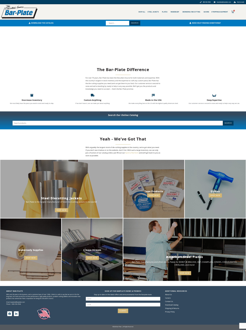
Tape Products (153, 191)
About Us (168, 294)
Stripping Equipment (219, 12)
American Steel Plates (184, 257)
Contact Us (169, 301)
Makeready (175, 12)
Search (228, 123)
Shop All (141, 12)
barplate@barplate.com (17, 302)
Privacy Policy (170, 312)
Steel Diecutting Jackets (61, 198)
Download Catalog (171, 305)
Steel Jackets (153, 12)
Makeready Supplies (30, 249)
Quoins (206, 12)
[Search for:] (117, 23)
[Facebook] (9, 313)
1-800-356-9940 (16, 304)
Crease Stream (92, 249)
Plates (164, 12)
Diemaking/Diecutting (191, 12)
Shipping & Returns (172, 308)
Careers (168, 298)
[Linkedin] (16, 313)
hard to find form (132, 153)
